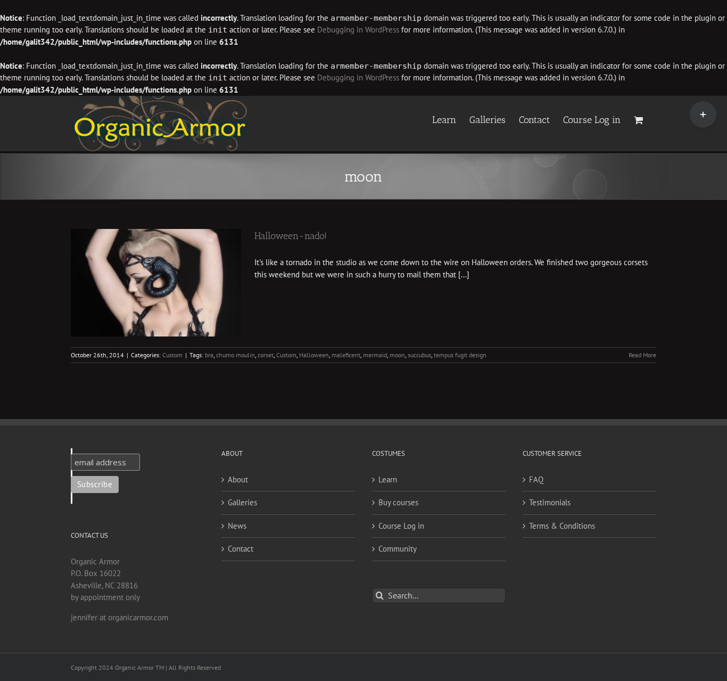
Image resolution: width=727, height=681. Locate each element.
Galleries (242, 502)
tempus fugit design (460, 355)
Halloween (314, 355)
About (238, 479)
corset (266, 355)
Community (397, 549)
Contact (240, 549)
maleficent (346, 355)
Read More (642, 355)
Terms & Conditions (562, 526)
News (237, 526)
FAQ (536, 479)
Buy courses (398, 502)
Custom (172, 355)
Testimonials (550, 502)
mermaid (375, 355)
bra (209, 355)
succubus (419, 355)
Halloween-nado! (290, 236)
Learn (387, 479)
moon (397, 355)
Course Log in (401, 526)
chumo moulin (235, 355)
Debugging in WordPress (358, 29)
